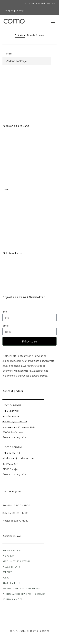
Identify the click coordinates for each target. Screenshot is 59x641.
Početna (20, 35)
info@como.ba (11, 416)
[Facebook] (39, 10)
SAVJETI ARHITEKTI (12, 583)
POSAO (5, 577)
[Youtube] (50, 10)
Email (5, 325)
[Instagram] (44, 10)
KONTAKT (7, 572)
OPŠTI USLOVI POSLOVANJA (16, 561)
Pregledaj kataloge (14, 10)
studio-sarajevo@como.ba (18, 457)
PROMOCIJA (8, 556)
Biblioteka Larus (12, 253)
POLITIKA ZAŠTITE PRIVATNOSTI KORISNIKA (23, 594)
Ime (4, 311)
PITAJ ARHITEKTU (11, 566)
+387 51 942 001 (11, 410)
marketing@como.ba (14, 421)
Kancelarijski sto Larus (16, 125)
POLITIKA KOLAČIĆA (12, 599)
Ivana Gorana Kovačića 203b (18, 427)
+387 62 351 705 (11, 452)
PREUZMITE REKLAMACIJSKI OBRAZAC (21, 588)
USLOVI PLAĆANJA (11, 550)
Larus (5, 189)
